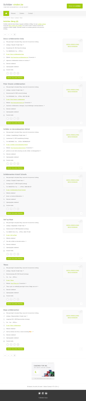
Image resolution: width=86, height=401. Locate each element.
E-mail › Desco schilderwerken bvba (15, 54)
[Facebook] (42, 393)
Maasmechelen (15, 316)
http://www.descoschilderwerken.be (19, 57)
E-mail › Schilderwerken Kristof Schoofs (16, 190)
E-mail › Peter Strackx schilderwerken (15, 99)
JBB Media (41, 397)
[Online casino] (44, 362)
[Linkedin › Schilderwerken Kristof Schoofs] (14, 209)
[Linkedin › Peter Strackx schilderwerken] (14, 118)
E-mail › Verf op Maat (11, 235)
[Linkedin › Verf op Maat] (14, 254)
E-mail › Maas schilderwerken (13, 325)
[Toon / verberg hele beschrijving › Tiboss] (26, 286)
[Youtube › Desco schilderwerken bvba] (18, 73)
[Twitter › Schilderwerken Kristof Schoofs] (7, 209)
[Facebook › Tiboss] (11, 299)
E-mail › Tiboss (10, 280)
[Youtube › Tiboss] (18, 299)
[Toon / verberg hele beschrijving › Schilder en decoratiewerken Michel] (26, 151)
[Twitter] (39, 393)
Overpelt (13, 180)
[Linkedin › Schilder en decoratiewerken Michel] (14, 163)
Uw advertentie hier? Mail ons (43, 378)
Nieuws (13, 13)
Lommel (13, 90)
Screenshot (32, 57)
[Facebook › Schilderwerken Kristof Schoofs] (11, 209)
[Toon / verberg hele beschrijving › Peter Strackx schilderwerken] (26, 106)
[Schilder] (6, 13)
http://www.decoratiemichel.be (18, 147)
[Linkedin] (46, 393)
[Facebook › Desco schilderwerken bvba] (11, 73)
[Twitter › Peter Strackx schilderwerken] (7, 118)
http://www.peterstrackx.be (17, 102)
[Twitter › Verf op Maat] (7, 254)
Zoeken (22, 13)
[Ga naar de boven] (81, 77)
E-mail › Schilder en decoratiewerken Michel (17, 144)
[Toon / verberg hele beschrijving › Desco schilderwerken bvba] (26, 60)
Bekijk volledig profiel (15, 77)
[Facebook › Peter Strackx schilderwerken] (11, 118)
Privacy (46, 397)
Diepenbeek (14, 225)
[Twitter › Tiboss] (7, 299)
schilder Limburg (42, 24)
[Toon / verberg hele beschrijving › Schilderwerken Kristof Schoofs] (26, 196)
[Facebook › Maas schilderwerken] (11, 344)
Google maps (20, 44)
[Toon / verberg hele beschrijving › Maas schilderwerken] (26, 332)
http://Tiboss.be (15, 283)
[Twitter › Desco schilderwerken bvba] (7, 73)
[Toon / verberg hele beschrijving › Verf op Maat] (26, 241)
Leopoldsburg (14, 135)
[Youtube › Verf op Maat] (18, 254)
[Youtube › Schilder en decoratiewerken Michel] (18, 163)
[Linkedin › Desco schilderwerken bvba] (14, 73)
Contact (30, 13)
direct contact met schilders (15, 25)
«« (5, 34)
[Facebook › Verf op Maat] (11, 254)
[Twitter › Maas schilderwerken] (7, 344)
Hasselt (13, 44)
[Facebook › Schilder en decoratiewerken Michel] (11, 163)
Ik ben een (75, 6)
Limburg (8, 44)
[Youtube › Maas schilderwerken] (18, 344)
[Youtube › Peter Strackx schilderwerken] (18, 118)
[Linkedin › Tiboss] (14, 299)
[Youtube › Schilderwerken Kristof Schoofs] (18, 209)
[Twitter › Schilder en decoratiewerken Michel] (7, 163)
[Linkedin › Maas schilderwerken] (14, 344)
